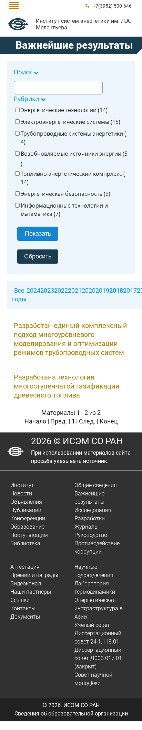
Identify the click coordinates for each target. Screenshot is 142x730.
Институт (22, 485)
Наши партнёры (30, 591)
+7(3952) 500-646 (112, 6)
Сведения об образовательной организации (71, 713)
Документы (25, 616)
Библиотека (25, 543)
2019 (102, 290)
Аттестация (25, 567)
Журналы (86, 526)
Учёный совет (92, 625)
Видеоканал (25, 583)
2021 (75, 290)
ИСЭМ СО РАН (81, 705)
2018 (116, 290)
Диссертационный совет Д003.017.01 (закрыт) (98, 658)
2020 (88, 290)
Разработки (89, 518)
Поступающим (29, 535)
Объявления (26, 502)
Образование (27, 526)
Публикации (25, 510)
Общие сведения (95, 485)
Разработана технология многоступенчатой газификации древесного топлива (67, 386)
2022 (61, 290)
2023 (47, 290)
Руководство (90, 535)
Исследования (92, 510)
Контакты (23, 608)
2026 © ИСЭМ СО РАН (77, 441)
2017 (130, 290)
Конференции (27, 518)
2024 (33, 290)
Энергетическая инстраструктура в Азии (98, 608)
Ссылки (20, 600)
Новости (21, 493)
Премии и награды (34, 575)
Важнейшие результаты (74, 45)
